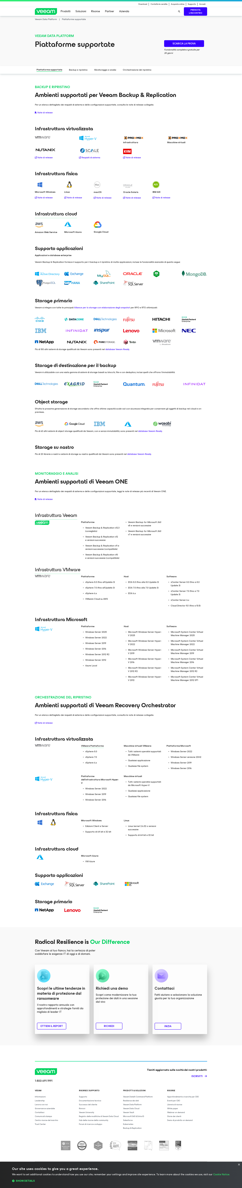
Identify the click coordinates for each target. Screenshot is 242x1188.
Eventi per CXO (173, 1100)
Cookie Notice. (221, 1174)
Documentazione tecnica (90, 1100)
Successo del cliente (88, 1104)
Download (143, 4)
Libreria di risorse (174, 1104)
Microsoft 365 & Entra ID (133, 1116)
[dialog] (121, 1175)
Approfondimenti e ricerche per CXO (183, 1096)
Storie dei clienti (174, 1116)
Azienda (124, 11)
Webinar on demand (176, 1112)
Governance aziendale (45, 1108)
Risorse (95, 11)
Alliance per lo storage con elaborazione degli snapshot (102, 307)
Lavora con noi (41, 1104)
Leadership (40, 1100)
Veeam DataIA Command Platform (138, 1096)
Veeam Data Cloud (131, 1108)
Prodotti (65, 11)
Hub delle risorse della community (93, 1120)
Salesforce (128, 1120)
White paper (172, 1108)
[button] (121, 1181)
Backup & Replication (132, 1128)
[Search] (179, 11)
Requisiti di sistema (91, 157)
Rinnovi (82, 1108)
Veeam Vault (128, 1112)
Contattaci (39, 1112)
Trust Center (40, 1124)
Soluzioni (80, 11)
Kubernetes (128, 1124)
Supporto (192, 4)
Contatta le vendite (159, 4)
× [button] (239, 1165)
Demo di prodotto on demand (180, 1120)
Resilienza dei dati (131, 1100)
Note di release (45, 112)
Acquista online (177, 4)
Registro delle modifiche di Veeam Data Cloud (99, 1116)
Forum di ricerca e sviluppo (90, 1124)
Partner (109, 11)
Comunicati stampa (43, 1116)
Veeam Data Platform (132, 1104)
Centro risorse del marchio (46, 1120)
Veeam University (86, 1112)
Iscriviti (197, 1076)
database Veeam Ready (117, 349)
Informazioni (40, 1096)
